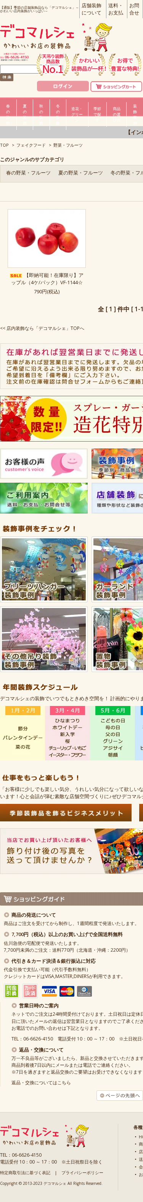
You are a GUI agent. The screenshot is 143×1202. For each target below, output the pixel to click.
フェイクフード (31, 145)
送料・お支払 (115, 9)
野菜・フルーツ (68, 145)
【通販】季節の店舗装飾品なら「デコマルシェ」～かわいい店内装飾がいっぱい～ (39, 9)
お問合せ (134, 9)
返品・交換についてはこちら (41, 1082)
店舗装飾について (91, 9)
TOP (4, 145)
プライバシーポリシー (82, 1172)
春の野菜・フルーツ (28, 172)
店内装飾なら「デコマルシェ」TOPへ (45, 328)
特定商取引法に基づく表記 (25, 1172)
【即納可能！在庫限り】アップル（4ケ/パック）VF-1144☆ (47, 279)
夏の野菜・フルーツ (80, 172)
